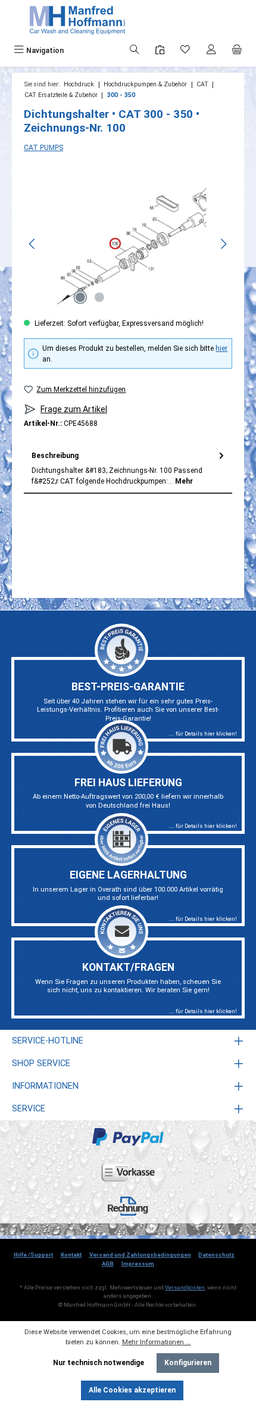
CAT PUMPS (43, 148)
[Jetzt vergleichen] (160, 50)
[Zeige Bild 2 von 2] (99, 297)
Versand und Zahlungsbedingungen (140, 1254)
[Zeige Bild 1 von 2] (80, 297)
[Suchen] (134, 51)
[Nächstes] (223, 244)
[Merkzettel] (185, 51)
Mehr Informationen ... (156, 1342)
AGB (108, 1263)
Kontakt (71, 1254)
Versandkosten (185, 1287)
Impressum (137, 1263)
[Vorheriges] (33, 244)
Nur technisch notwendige (98, 1363)
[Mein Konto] (211, 51)
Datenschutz (216, 1254)
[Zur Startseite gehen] (77, 20)
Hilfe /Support (33, 1254)
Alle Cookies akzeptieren (132, 1390)
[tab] (128, 468)
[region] (128, 244)
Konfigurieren (187, 1363)
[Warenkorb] (237, 51)
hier (221, 348)
